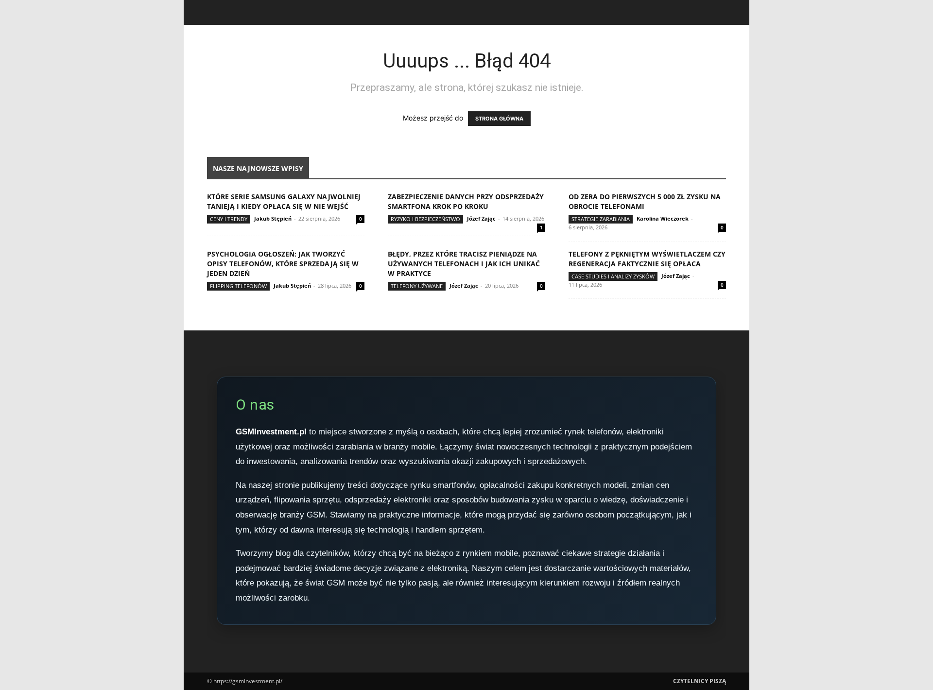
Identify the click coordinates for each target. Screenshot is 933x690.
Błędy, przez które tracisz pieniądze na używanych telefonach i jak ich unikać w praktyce (464, 263)
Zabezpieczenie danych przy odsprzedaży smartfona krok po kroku (466, 201)
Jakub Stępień (273, 218)
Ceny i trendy (228, 219)
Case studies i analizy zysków (613, 276)
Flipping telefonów (238, 286)
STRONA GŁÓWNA (499, 118)
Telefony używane (417, 286)
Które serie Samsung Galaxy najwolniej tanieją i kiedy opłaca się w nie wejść (284, 201)
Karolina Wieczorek (663, 218)
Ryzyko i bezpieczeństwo (425, 219)
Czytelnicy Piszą (699, 681)
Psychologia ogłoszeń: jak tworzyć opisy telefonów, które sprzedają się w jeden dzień (283, 263)
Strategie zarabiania (600, 219)
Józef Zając (481, 218)
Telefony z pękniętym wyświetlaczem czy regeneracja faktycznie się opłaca (647, 258)
